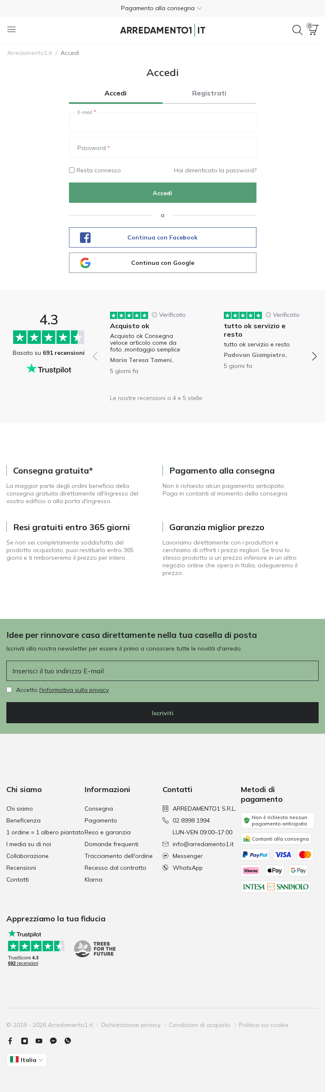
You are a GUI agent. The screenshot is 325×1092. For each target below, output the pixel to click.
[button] (162, 8)
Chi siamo (19, 808)
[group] (148, 350)
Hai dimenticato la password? (215, 170)
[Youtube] (42, 1041)
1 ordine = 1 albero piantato (45, 832)
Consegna (99, 808)
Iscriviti (163, 713)
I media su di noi (28, 844)
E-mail (84, 112)
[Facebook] (13, 1041)
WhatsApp (188, 867)
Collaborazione (27, 856)
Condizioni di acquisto (200, 1025)
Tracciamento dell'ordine (119, 856)
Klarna (93, 879)
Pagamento (101, 820)
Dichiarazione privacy (130, 1025)
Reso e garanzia (108, 832)
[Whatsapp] (71, 1041)
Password (91, 148)
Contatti (17, 879)
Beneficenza (23, 820)
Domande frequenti (111, 844)
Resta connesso (99, 170)
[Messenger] (57, 1041)
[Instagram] (28, 1041)
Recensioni (21, 867)
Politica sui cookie (264, 1025)
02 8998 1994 (191, 820)
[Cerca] (297, 30)
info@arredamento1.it (203, 844)
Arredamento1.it (29, 53)
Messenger (188, 856)
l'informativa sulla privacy (74, 690)
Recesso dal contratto (115, 867)
